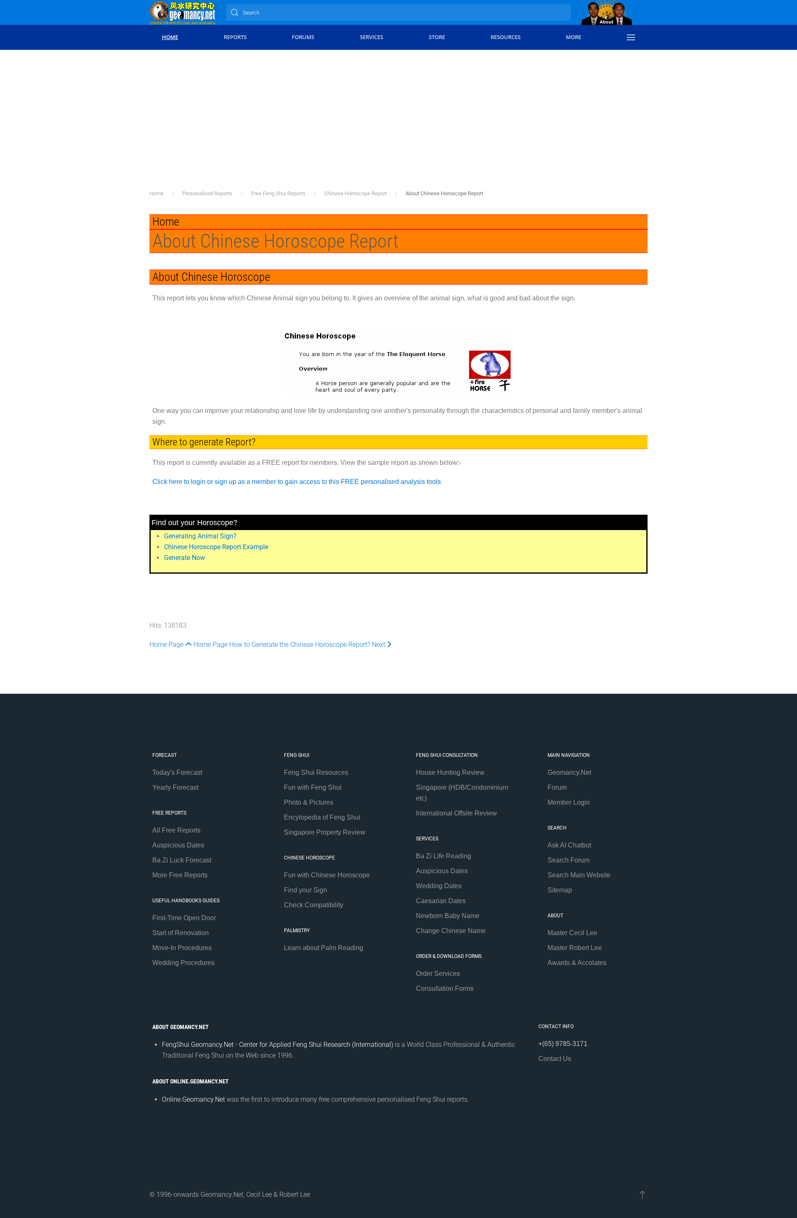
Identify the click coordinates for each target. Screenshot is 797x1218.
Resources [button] (506, 37)
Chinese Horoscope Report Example (216, 547)
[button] (631, 37)
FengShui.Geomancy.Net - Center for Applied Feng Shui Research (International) (277, 1045)
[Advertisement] (398, 127)
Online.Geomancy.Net (193, 1099)
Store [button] (437, 37)
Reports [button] (235, 37)
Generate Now (184, 558)
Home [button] (170, 37)
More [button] (573, 37)
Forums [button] (303, 37)
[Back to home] (182, 12)
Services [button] (371, 37)
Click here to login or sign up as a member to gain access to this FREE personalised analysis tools (296, 481)
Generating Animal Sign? (200, 536)
